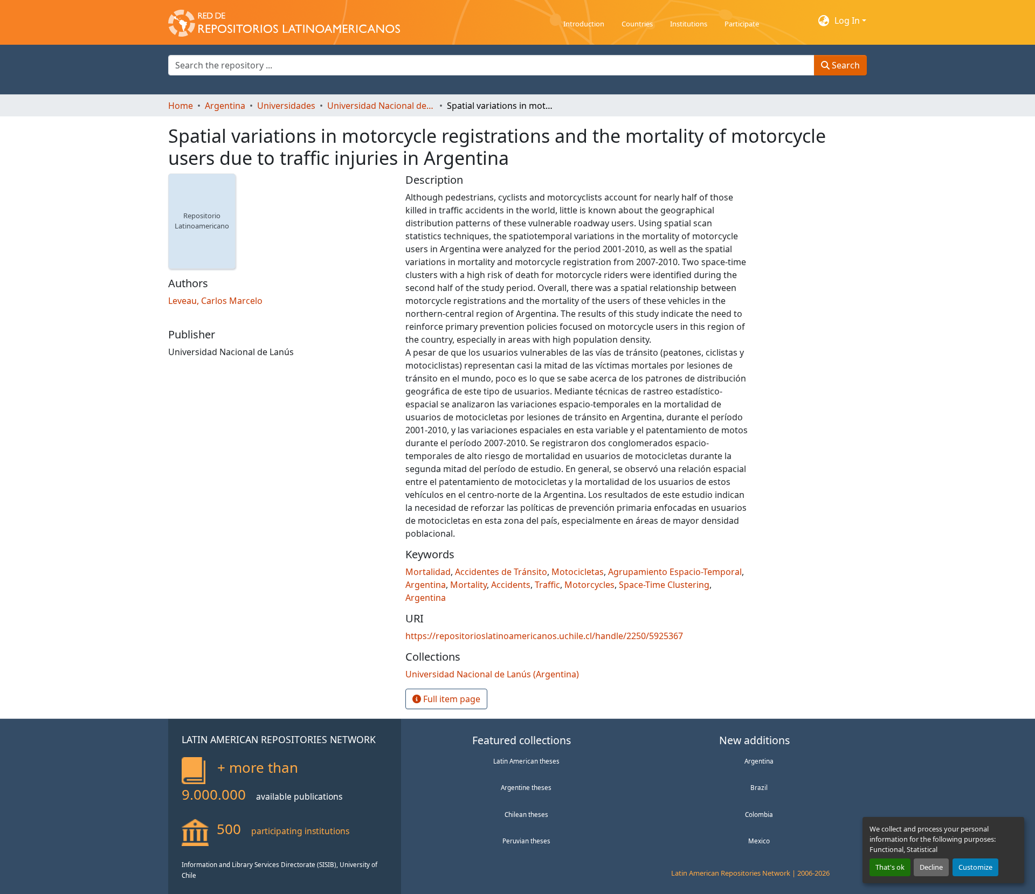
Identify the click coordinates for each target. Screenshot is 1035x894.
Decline (931, 867)
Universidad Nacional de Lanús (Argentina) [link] (381, 106)
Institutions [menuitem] (688, 24)
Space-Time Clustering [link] (664, 585)
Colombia (759, 814)
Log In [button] (848, 20)
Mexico (759, 840)
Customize (975, 867)
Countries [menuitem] (637, 24)
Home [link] (180, 106)
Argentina (759, 761)
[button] (284, 20)
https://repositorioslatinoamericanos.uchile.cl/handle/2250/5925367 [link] (544, 636)
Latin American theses (526, 761)
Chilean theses (526, 814)
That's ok (890, 867)
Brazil (759, 787)
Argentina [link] (225, 106)
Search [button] (845, 65)
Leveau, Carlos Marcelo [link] (215, 301)
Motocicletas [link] (577, 572)
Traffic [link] (547, 585)
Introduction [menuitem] (583, 24)
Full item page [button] (450, 699)
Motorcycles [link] (589, 585)
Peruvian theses (526, 840)
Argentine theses (526, 787)
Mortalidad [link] (428, 572)
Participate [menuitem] (741, 24)
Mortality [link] (468, 585)
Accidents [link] (510, 585)
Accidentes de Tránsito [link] (501, 572)
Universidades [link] (286, 106)
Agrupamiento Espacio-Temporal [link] (675, 572)
